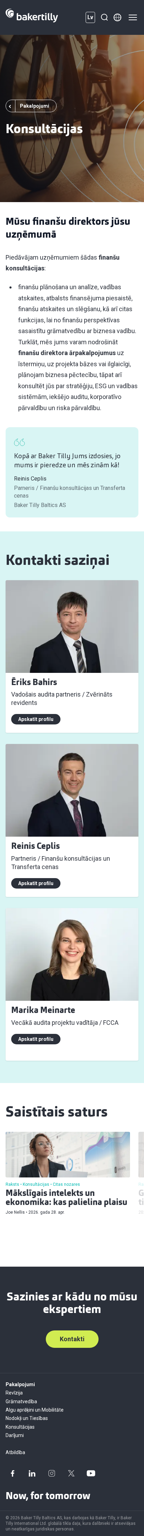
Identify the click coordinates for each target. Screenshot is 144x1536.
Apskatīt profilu (35, 719)
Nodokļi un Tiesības (27, 1418)
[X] (71, 1473)
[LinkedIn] (32, 1473)
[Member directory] (117, 17)
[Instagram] (52, 1473)
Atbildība (15, 1452)
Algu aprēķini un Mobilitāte (35, 1410)
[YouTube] (91, 1473)
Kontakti (72, 1339)
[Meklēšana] (104, 17)
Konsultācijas (20, 1427)
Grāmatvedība (21, 1401)
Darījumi (15, 1435)
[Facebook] (13, 1473)
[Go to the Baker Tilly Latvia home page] (32, 17)
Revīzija (14, 1393)
